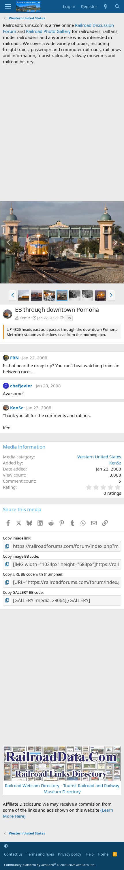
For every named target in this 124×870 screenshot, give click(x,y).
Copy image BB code (20, 556)
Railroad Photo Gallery (48, 31)
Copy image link (16, 538)
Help (90, 854)
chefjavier (21, 386)
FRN (14, 358)
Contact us (13, 854)
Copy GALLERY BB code (23, 592)
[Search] (117, 6)
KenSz (25, 317)
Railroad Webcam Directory (32, 785)
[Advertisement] (62, 133)
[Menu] (8, 6)
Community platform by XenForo (49, 864)
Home (103, 854)
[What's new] (105, 6)
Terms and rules (40, 854)
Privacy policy (69, 854)
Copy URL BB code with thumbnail (32, 574)
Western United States (99, 457)
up (69, 317)
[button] (12, 295)
